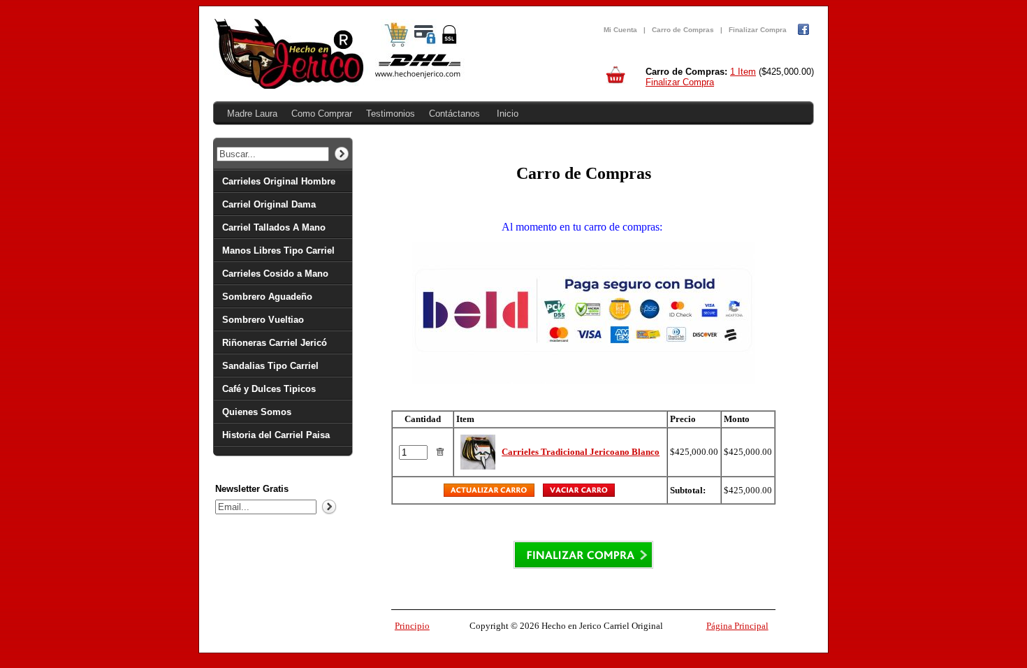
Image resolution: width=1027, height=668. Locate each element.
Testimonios (390, 113)
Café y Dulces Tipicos (269, 389)
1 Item (743, 71)
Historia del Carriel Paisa (276, 435)
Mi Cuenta (620, 30)
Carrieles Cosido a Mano (275, 273)
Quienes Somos (256, 412)
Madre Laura (252, 113)
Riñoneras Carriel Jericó (274, 342)
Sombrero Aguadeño (267, 296)
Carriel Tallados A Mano (274, 227)
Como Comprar (321, 113)
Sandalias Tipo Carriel (270, 366)
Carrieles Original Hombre (278, 181)
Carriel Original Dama (269, 204)
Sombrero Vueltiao (263, 319)
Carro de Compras (683, 30)
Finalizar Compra (758, 30)
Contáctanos (454, 113)
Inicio (507, 113)
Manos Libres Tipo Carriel (278, 250)
